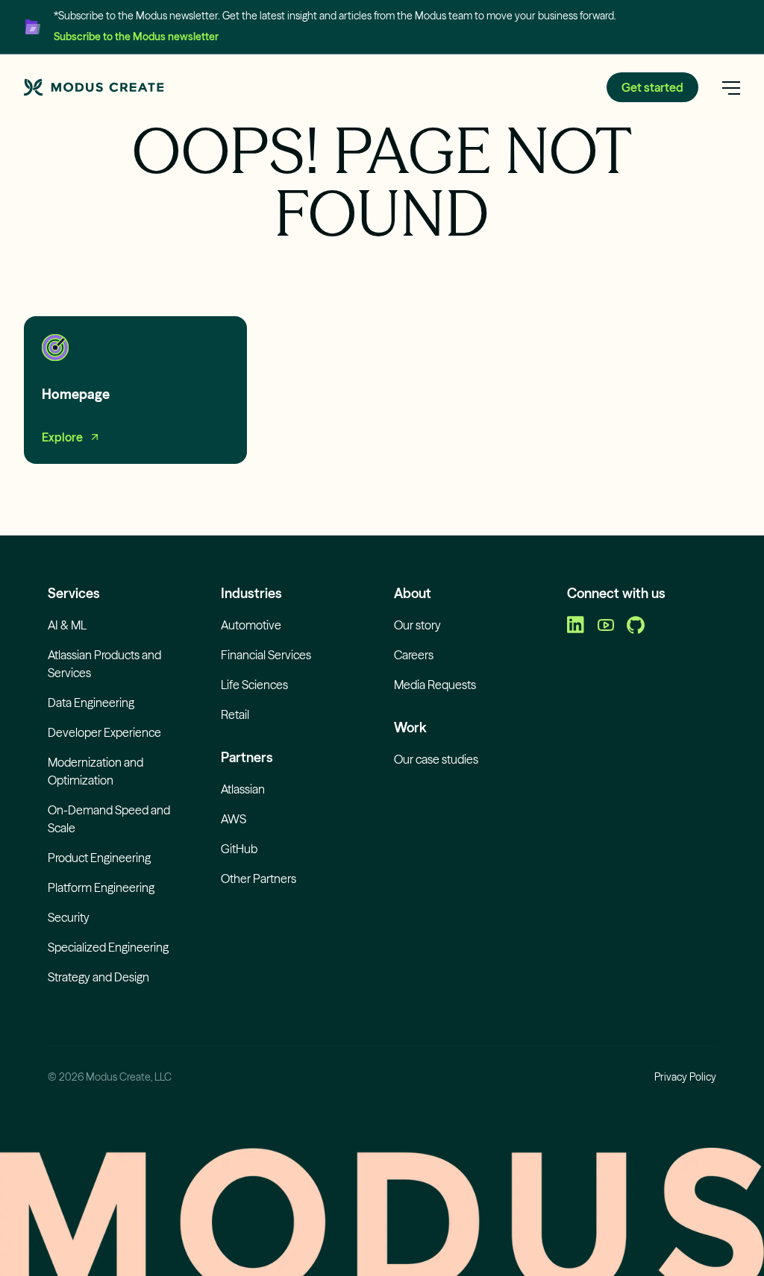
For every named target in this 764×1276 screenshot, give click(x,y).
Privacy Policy (685, 1077)
